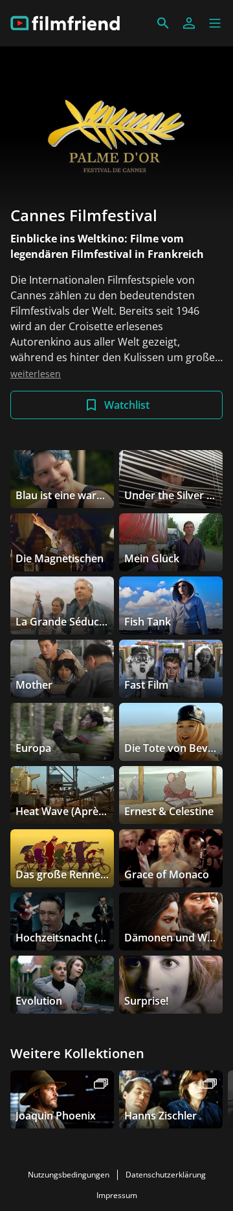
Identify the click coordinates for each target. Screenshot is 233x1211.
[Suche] (163, 23)
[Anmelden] (189, 23)
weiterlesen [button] (35, 374)
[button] (215, 23)
